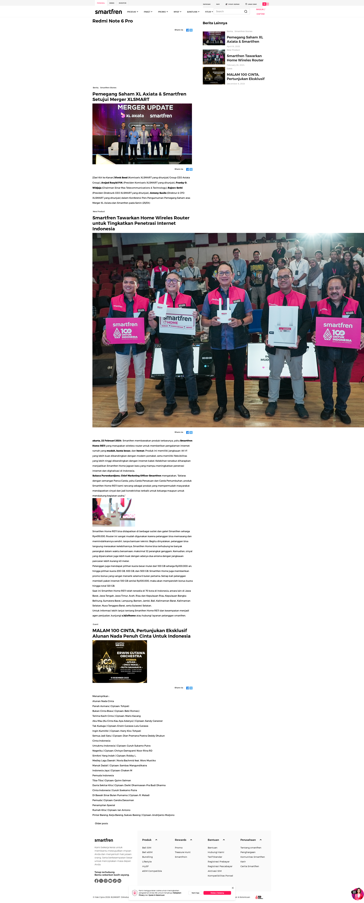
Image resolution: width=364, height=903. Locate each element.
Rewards (181, 839)
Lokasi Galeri (252, 4)
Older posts (101, 823)
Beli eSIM (147, 852)
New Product (233, 50)
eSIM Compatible (152, 871)
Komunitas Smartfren (252, 856)
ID (264, 4)
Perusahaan (248, 839)
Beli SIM (146, 847)
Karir (218, 4)
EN (267, 4)
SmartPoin (181, 856)
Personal (101, 3)
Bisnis (111, 3)
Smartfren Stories (243, 31)
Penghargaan (248, 852)
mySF (145, 866)
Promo (179, 847)
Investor (122, 3)
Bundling (147, 856)
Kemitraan (207, 4)
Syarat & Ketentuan (157, 895)
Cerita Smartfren (249, 866)
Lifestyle (147, 861)
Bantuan (214, 839)
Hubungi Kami (216, 852)
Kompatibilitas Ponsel (220, 875)
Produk (147, 839)
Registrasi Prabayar (218, 861)
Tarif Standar (215, 856)
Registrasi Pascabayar (220, 866)
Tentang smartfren (250, 847)
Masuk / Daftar (260, 11)
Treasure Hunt (183, 852)
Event (229, 68)
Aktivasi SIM (215, 871)
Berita (230, 31)
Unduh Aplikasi (233, 4)
